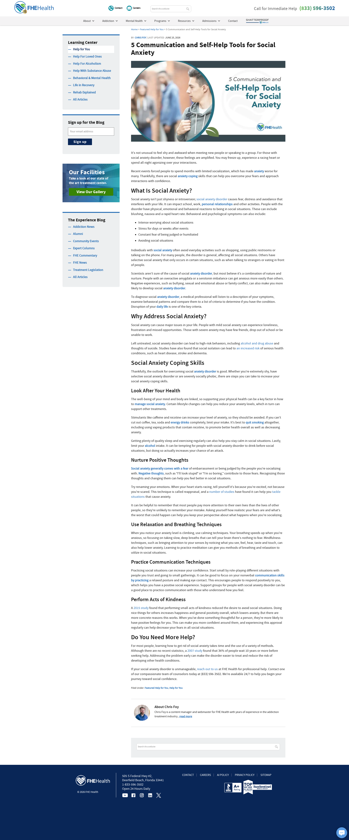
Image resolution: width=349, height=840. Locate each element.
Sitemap (265, 775)
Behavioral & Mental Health (92, 78)
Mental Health (134, 21)
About (87, 21)
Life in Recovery (83, 85)
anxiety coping (188, 176)
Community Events (86, 241)
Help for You (176, 687)
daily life (162, 307)
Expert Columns (84, 248)
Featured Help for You (156, 687)
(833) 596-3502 (317, 8)
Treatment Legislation (88, 270)
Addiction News (84, 227)
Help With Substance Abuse (92, 71)
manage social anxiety (150, 404)
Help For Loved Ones (87, 56)
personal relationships (217, 204)
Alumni (78, 234)
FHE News (80, 263)
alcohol (150, 446)
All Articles (80, 99)
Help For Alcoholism (87, 64)
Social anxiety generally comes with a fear (159, 468)
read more (185, 716)
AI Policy (223, 775)
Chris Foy (140, 37)
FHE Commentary (85, 255)
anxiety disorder (201, 273)
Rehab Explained (84, 92)
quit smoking (255, 422)
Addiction (108, 21)
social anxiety (163, 250)
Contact (118, 7)
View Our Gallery (91, 191)
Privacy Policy (244, 775)
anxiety (259, 171)
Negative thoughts (151, 473)
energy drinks (180, 422)
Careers (136, 7)
